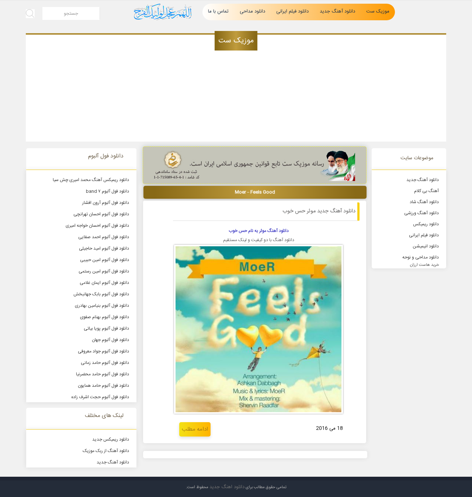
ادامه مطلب (195, 429)
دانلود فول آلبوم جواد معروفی (103, 351)
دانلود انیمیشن (426, 246)
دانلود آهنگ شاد (424, 202)
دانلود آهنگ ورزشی (421, 213)
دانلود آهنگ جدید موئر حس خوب (318, 211)
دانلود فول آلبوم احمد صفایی (103, 237)
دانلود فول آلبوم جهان (110, 340)
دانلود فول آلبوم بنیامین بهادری (102, 305)
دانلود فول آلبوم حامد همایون (103, 385)
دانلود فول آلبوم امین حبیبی (104, 260)
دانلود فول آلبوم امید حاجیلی (104, 248)
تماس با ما (218, 11)
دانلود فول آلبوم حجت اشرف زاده (100, 397)
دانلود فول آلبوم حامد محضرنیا (102, 374)
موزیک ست (377, 11)
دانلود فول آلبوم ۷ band (107, 191)
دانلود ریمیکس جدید (110, 439)
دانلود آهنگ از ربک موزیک (106, 451)
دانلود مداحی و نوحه (420, 257)
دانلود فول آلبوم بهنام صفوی (104, 317)
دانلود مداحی (252, 11)
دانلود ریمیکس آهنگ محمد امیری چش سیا (91, 180)
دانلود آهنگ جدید (337, 11)
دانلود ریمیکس (426, 224)
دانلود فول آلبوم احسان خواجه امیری (97, 225)
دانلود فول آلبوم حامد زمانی (105, 362)
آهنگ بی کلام (426, 191)
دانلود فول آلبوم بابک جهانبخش (101, 294)
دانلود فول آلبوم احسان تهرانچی (101, 214)
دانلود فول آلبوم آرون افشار (105, 202)
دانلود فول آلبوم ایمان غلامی (104, 282)
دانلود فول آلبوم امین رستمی (104, 271)
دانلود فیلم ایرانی (292, 11)
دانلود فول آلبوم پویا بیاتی (106, 328)
